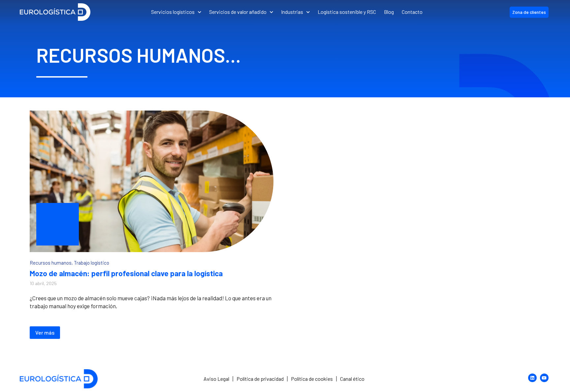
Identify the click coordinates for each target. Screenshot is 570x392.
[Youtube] (544, 378)
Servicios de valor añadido (238, 12)
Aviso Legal (216, 379)
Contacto (412, 12)
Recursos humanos (51, 263)
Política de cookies (312, 379)
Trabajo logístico (91, 263)
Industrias (292, 12)
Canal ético (352, 379)
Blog (389, 12)
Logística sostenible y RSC (347, 12)
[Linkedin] (532, 378)
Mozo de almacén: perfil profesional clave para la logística (126, 273)
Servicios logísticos (173, 12)
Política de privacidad (260, 379)
